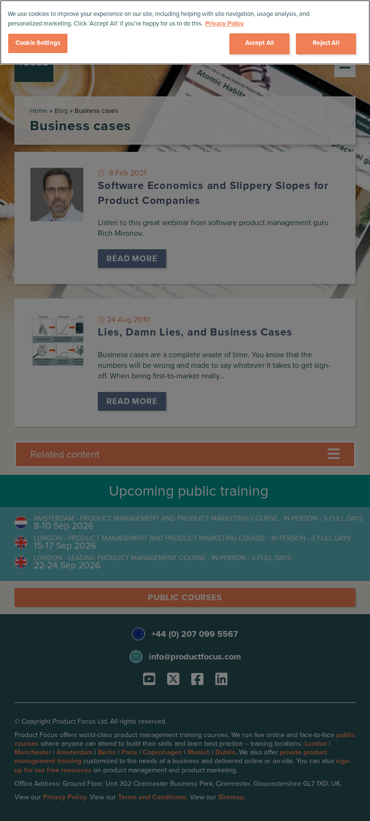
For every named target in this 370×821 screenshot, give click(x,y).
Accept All (259, 43)
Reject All (326, 43)
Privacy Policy (224, 23)
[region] (185, 32)
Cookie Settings (37, 43)
